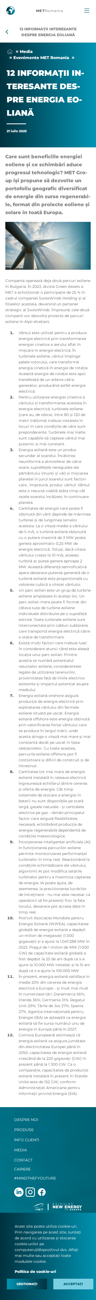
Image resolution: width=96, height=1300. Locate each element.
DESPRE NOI (26, 1119)
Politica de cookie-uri (35, 1271)
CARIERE (22, 1169)
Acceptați (73, 1284)
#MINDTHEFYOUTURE (35, 1178)
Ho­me (10, 51)
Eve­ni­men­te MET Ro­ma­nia (41, 57)
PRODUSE (24, 1129)
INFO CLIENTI (26, 1139)
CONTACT (23, 1160)
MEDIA (20, 1150)
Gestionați (27, 1284)
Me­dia (26, 51)
